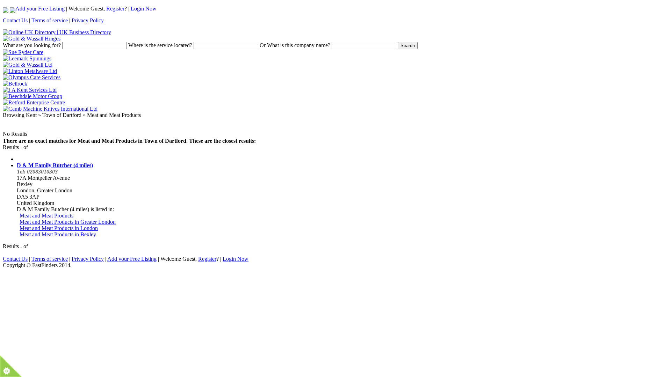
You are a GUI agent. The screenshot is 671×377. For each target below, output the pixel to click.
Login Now (144, 9)
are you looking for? (32, 45)
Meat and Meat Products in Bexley (58, 234)
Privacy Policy (88, 20)
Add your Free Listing (40, 9)
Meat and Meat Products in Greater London (68, 222)
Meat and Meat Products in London (59, 228)
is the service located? (160, 45)
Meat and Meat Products (46, 216)
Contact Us (15, 20)
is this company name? (295, 45)
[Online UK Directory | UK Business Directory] (57, 32)
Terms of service (49, 20)
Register (115, 9)
